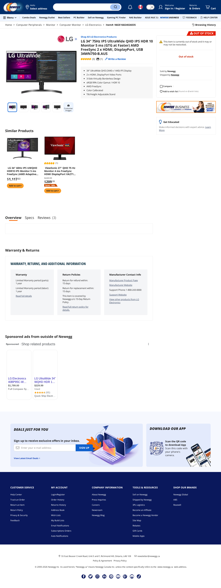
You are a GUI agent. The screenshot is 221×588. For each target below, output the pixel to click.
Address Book (57, 510)
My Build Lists (57, 520)
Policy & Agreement (102, 560)
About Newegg (99, 494)
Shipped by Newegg (142, 499)
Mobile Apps (139, 535)
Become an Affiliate (142, 510)
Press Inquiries (99, 499)
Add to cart (15, 185)
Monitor (50, 24)
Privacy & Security (19, 515)
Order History (57, 499)
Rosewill (177, 504)
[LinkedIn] (104, 576)
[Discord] (132, 576)
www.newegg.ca (165, 566)
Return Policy (16, 510)
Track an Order (17, 499)
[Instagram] (97, 576)
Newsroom (97, 510)
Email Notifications (60, 525)
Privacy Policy (120, 560)
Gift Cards (137, 530)
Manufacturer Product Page (123, 280)
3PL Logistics (139, 504)
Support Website (118, 294)
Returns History (58, 504)
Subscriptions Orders (61, 530)
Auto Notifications (59, 535)
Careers (96, 504)
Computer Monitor (70, 24)
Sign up (84, 447)
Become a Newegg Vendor (145, 515)
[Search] (115, 7)
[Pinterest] (111, 576)
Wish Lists (56, 515)
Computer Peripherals (29, 24)
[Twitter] (90, 576)
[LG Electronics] (67, 39)
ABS (175, 499)
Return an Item (17, 504)
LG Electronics (93, 24)
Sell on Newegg (140, 494)
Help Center (16, 494)
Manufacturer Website (120, 285)
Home (8, 24)
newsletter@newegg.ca (148, 556)
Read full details (24, 295)
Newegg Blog (98, 515)
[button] (37, 7)
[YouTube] (118, 576)
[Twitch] (125, 576)
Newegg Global (180, 494)
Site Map (137, 520)
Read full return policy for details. (75, 308)
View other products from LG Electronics (124, 301)
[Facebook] (84, 576)
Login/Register (58, 494)
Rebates (136, 525)
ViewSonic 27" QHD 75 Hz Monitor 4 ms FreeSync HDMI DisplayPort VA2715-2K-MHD (60, 171)
